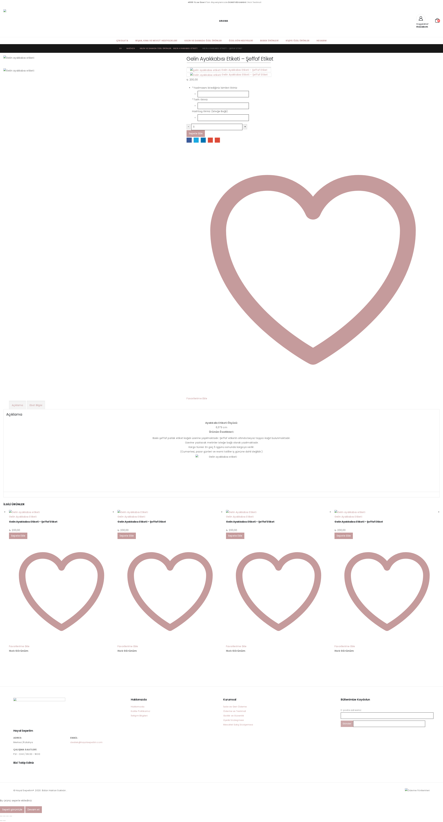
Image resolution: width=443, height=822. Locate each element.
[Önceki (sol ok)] (1, 820)
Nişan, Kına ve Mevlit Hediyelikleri (156, 40)
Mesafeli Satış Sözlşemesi (238, 724)
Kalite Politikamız (140, 711)
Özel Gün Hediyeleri (241, 40)
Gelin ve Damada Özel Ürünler (203, 40)
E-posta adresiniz (351, 710)
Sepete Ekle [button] (18, 535)
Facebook (189, 140)
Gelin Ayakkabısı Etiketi (23, 516)
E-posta (217, 140)
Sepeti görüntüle (12, 809)
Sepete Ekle (196, 133)
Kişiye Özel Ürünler (297, 40)
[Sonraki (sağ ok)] (4, 820)
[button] (221, 21)
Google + (210, 140)
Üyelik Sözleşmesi (233, 720)
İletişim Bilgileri (139, 715)
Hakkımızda (137, 706)
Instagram (16, 770)
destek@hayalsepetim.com (86, 742)
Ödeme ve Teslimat (234, 711)
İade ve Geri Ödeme (235, 706)
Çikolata (122, 40)
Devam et (34, 809)
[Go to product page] (61, 512)
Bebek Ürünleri (269, 40)
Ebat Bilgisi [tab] (36, 405)
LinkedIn (203, 140)
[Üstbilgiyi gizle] (31, 20)
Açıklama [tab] (17, 405)
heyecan (196, 140)
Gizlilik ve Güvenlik (233, 715)
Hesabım (322, 40)
